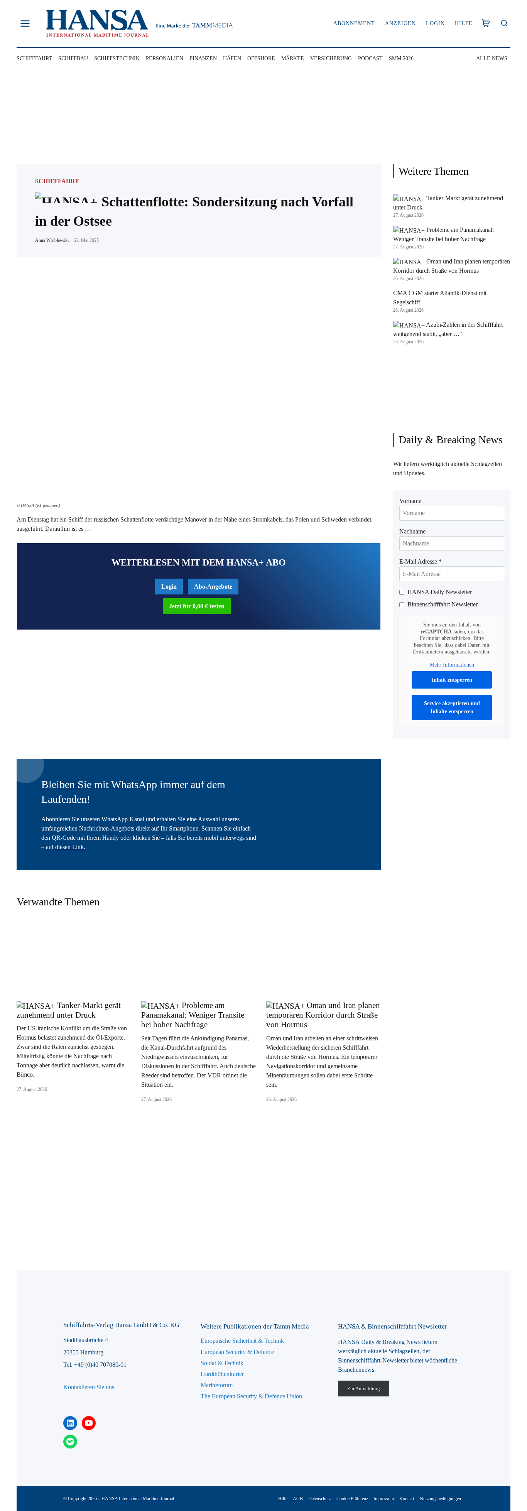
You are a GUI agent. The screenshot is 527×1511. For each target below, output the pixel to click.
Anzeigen (400, 23)
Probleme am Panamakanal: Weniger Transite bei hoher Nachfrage (192, 1015)
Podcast (370, 58)
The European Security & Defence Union (251, 1396)
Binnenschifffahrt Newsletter (442, 604)
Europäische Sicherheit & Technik (242, 1340)
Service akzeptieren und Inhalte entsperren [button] (452, 707)
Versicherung (331, 58)
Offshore (261, 58)
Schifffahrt (34, 58)
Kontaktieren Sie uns (88, 1387)
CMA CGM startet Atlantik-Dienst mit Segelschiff (439, 298)
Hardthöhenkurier (222, 1374)
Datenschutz (319, 1498)
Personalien (164, 58)
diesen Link (69, 847)
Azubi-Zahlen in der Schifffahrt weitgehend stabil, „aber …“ (448, 329)
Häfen (232, 58)
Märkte (292, 58)
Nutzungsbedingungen (440, 1498)
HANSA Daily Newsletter (439, 592)
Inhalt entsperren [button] (452, 680)
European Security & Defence (237, 1352)
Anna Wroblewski (52, 240)
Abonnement (354, 23)
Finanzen (203, 58)
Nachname (412, 531)
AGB (298, 1498)
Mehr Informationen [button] (452, 665)
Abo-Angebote (213, 586)
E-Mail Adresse (420, 561)
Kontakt (406, 1498)
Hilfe (464, 23)
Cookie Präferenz (352, 1498)
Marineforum (217, 1385)
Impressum (383, 1498)
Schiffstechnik (117, 58)
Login (435, 23)
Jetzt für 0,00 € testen (197, 606)
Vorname (410, 501)
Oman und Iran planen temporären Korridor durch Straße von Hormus (323, 1015)
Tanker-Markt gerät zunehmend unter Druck (69, 1010)
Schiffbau (73, 58)
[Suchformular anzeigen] (504, 23)
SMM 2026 (401, 58)
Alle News (491, 58)
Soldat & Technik (222, 1363)
